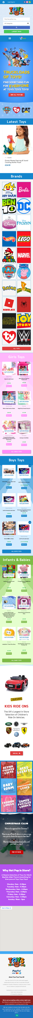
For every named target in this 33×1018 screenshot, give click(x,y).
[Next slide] (30, 149)
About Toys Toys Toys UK (16, 977)
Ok (17, 1015)
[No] (31, 1011)
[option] (16, 149)
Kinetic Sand (11, 157)
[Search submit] (16, 27)
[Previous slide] (2, 149)
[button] (10, 38)
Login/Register (11, 2)
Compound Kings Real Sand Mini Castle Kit (15, 161)
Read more (9, 386)
